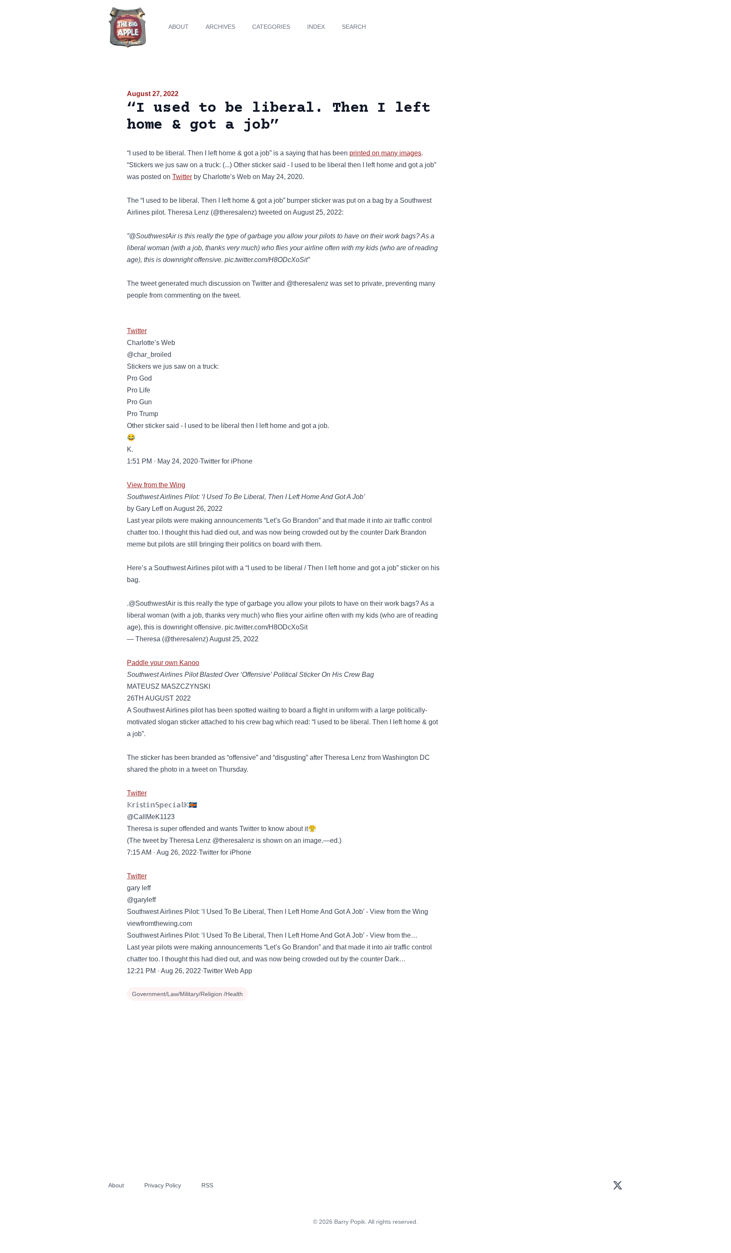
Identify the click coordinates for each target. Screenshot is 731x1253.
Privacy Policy (162, 1185)
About (178, 26)
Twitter (182, 176)
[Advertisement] (528, 154)
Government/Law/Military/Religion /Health (187, 994)
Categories (271, 26)
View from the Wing (156, 485)
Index (316, 26)
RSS (207, 1185)
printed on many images (385, 153)
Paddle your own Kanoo (163, 662)
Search (354, 26)
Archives (220, 26)
